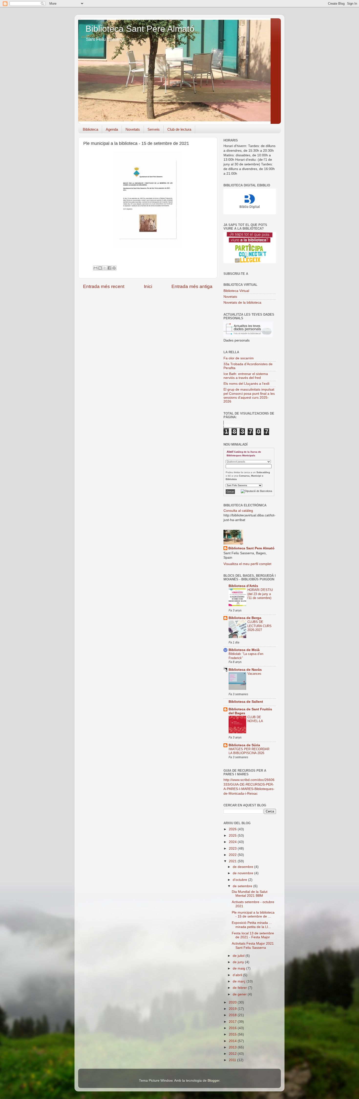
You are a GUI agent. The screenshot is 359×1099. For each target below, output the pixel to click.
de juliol (239, 956)
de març (239, 981)
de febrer (240, 988)
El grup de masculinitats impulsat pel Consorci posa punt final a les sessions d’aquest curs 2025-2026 (249, 395)
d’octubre (240, 880)
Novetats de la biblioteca (242, 302)
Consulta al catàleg (238, 510)
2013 (233, 1047)
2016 (233, 1028)
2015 (233, 1034)
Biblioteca (90, 129)
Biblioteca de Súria (244, 745)
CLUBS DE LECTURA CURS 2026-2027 (259, 626)
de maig (239, 968)
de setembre (243, 886)
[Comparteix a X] (104, 268)
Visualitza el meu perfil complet (247, 564)
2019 (233, 1009)
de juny (239, 962)
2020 (233, 1002)
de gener (240, 994)
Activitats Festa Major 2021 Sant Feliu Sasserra (253, 945)
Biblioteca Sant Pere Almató (139, 29)
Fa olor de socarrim (238, 358)
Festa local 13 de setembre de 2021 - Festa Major (253, 935)
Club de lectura (179, 129)
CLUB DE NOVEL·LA (255, 719)
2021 (233, 861)
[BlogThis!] (100, 268)
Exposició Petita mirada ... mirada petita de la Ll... (252, 924)
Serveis (154, 129)
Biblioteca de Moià (244, 650)
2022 (233, 855)
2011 (233, 1060)
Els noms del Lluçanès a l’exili (246, 383)
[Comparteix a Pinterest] (114, 268)
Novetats (133, 129)
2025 (233, 835)
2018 (233, 1015)
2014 (233, 1041)
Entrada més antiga (191, 286)
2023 (233, 848)
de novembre (243, 873)
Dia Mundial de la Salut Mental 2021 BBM (249, 893)
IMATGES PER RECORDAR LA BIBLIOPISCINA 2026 (249, 751)
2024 (233, 842)
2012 (233, 1054)
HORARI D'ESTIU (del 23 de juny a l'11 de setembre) (260, 594)
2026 (233, 829)
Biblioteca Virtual (236, 291)
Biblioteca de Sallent (246, 702)
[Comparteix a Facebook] (109, 268)
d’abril (238, 975)
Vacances (254, 673)
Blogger (213, 1080)
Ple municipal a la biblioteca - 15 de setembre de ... (253, 914)
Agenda (112, 129)
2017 (233, 1022)
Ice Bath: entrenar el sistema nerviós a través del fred (245, 376)
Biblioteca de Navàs (245, 670)
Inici (148, 286)
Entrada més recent (103, 286)
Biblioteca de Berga (245, 618)
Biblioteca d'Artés (243, 586)
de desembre (243, 867)
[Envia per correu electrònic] (95, 268)
